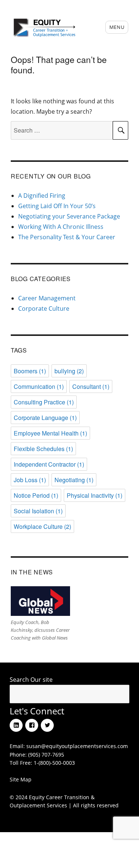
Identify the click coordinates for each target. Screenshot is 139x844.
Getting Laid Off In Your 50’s (57, 206)
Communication (39, 386)
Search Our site (31, 679)
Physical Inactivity (94, 495)
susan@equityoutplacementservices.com (77, 746)
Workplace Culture (42, 526)
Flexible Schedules (43, 448)
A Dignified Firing (41, 195)
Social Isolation (38, 511)
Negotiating (73, 480)
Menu (116, 27)
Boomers (30, 371)
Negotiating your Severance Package (69, 216)
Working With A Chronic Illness (60, 227)
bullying (69, 371)
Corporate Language (45, 417)
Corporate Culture (43, 308)
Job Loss (30, 480)
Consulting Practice (44, 402)
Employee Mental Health (50, 433)
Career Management (47, 298)
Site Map (21, 779)
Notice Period (36, 495)
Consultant (90, 386)
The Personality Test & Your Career (66, 237)
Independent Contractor (49, 464)
